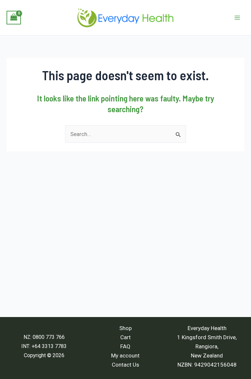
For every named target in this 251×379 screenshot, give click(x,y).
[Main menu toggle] (237, 17)
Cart (125, 337)
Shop (125, 328)
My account (125, 355)
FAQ (125, 346)
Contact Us (125, 364)
